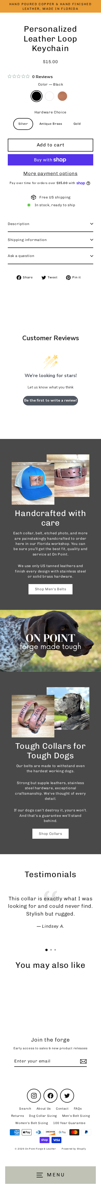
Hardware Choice (50, 112)
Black (36, 96)
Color (50, 84)
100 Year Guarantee (69, 1123)
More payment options (50, 173)
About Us (44, 1108)
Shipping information (27, 240)
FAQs (78, 1108)
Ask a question (21, 256)
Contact (62, 1108)
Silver (23, 124)
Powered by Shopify (74, 1149)
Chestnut (49, 96)
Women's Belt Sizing (31, 1123)
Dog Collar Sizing (43, 1116)
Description (18, 224)
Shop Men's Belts (50, 589)
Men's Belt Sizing (76, 1116)
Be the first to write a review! (50, 400)
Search (25, 1108)
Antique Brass (50, 124)
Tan (62, 96)
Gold (77, 124)
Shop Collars (50, 834)
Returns (17, 1116)
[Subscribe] (82, 1061)
